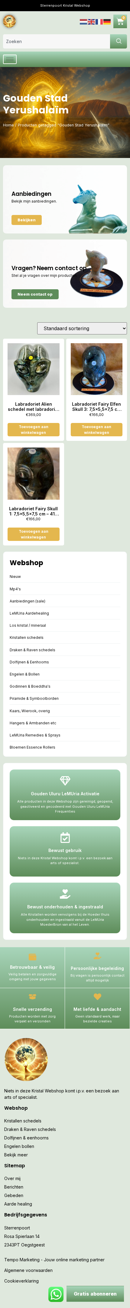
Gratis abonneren (95, 1294)
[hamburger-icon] (10, 59)
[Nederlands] (84, 21)
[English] (92, 21)
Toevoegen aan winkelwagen (33, 429)
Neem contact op (35, 294)
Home (8, 125)
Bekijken (27, 219)
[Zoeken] (118, 41)
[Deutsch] (107, 21)
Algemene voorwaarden (28, 1270)
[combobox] (56, 41)
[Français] (99, 21)
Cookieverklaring (21, 1280)
